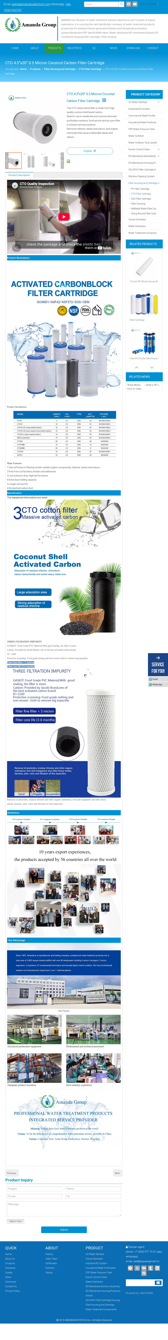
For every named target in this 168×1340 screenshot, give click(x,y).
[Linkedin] (157, 1268)
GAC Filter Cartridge (141, 198)
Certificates (51, 1263)
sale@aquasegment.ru (146, 1261)
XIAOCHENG (146, 1293)
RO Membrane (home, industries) (103, 1286)
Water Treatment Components (144, 233)
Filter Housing (138, 203)
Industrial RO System (139, 109)
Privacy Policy (12, 1291)
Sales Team (51, 1258)
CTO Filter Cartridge (141, 193)
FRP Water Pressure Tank (141, 129)
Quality (8, 1272)
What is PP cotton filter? (153, 385)
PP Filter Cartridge (140, 189)
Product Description (19, 175)
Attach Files (16, 1221)
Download (10, 1281)
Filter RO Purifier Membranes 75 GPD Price (144, 358)
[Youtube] (134, 4)
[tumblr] (150, 1268)
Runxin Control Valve (139, 149)
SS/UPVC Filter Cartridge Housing (145, 169)
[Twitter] (137, 1268)
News (8, 1277)
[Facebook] (128, 4)
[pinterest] (130, 1268)
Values (48, 1272)
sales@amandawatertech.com (31, 4)
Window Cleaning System (141, 176)
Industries (10, 1268)
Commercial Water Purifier (142, 115)
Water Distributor (137, 226)
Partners (49, 1268)
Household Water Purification (143, 122)
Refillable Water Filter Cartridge (146, 208)
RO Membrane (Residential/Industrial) (145, 156)
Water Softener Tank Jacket (142, 142)
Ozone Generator (137, 219)
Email (155, 679)
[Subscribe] (158, 1282)
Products (10, 1263)
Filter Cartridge (137, 320)
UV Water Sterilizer (137, 102)
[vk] (144, 1268)
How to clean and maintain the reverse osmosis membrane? (135, 388)
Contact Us (11, 1286)
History (49, 1254)
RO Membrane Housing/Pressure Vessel (145, 163)
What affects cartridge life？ (135, 385)
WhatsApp (157, 684)
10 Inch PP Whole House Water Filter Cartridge (144, 281)
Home (8, 1254)
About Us (10, 1258)
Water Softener (136, 136)
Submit (64, 1229)
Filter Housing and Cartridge (142, 183)
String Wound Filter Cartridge (145, 213)
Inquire (88, 151)
